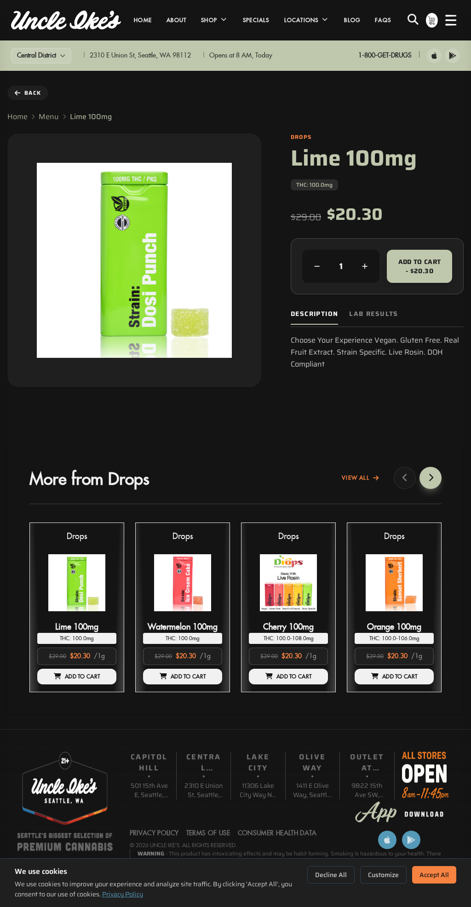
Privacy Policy (122, 894)
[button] (76, 607)
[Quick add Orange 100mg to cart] (419, 615)
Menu (49, 116)
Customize (383, 875)
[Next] (430, 478)
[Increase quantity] (364, 266)
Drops (77, 536)
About (176, 20)
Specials (256, 20)
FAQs (383, 20)
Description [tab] (314, 314)
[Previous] (405, 478)
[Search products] (413, 20)
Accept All (434, 875)
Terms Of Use (208, 833)
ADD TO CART (82, 676)
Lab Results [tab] (373, 314)
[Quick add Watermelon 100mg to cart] (207, 615)
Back (32, 92)
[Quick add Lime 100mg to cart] (101, 615)
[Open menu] (451, 20)
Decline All (331, 875)
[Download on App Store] (434, 55)
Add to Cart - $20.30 (419, 266)
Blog (352, 20)
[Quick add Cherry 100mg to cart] (313, 615)
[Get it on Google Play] (452, 55)
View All (355, 478)
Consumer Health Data (277, 833)
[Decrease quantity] (317, 266)
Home (143, 20)
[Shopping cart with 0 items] (432, 20)
